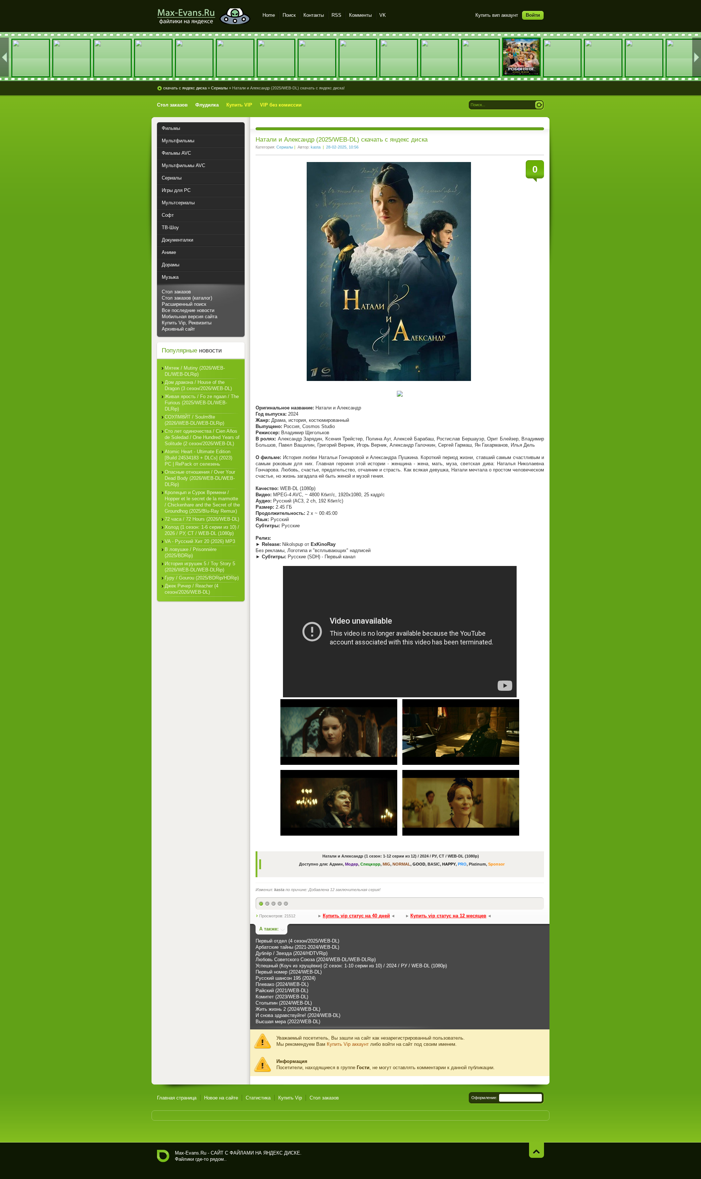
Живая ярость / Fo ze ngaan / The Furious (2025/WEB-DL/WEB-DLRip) (202, 403)
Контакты (313, 15)
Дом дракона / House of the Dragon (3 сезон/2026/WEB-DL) (198, 385)
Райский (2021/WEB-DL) (282, 990)
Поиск (289, 15)
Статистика (258, 1098)
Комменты (360, 15)
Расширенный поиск (184, 304)
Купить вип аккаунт (496, 15)
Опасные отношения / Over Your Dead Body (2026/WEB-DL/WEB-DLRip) (200, 478)
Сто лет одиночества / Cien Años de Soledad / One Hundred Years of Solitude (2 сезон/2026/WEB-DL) (202, 437)
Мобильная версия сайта (189, 316)
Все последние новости (188, 310)
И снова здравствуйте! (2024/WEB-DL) (298, 1015)
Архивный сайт (178, 329)
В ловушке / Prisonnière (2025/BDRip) (191, 552)
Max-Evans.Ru (190, 1153)
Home (269, 15)
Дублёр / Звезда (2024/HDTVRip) (291, 953)
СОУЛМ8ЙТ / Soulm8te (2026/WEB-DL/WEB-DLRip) (194, 420)
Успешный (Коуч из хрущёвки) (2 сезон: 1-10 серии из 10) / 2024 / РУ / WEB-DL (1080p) (351, 965)
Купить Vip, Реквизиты (186, 322)
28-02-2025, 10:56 (342, 147)
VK (382, 15)
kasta (316, 147)
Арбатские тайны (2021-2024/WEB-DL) (297, 947)
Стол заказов (176, 291)
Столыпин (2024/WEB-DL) (284, 1003)
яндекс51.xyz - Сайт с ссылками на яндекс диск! (205, 16)
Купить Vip (290, 1098)
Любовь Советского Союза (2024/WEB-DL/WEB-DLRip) (316, 959)
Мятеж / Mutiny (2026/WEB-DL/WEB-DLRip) (195, 371)
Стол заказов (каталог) (187, 298)
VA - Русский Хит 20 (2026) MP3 (200, 541)
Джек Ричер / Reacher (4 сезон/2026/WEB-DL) (191, 589)
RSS (336, 15)
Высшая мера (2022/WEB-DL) (288, 1021)
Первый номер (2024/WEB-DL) (289, 972)
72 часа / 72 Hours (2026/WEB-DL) (202, 519)
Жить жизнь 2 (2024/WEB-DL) (288, 1009)
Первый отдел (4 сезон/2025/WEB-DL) (297, 941)
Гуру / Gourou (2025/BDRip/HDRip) (202, 578)
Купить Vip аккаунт (348, 1044)
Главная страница (176, 1098)
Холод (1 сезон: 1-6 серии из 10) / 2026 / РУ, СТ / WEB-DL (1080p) (202, 530)
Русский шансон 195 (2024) (285, 978)
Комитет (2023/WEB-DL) (282, 996)
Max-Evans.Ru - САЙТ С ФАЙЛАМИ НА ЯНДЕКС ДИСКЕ (163, 1156)
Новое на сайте (221, 1098)
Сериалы (284, 147)
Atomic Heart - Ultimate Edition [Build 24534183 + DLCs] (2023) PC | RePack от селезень (198, 458)
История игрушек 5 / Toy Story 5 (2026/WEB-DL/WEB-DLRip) (200, 567)
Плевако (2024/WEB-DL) (282, 984)
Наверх (536, 1150)
